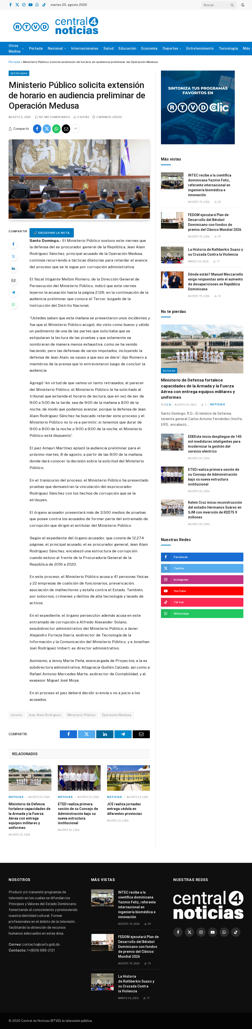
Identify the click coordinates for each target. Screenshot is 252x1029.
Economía (149, 48)
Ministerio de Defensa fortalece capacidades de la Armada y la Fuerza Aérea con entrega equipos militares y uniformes (29, 815)
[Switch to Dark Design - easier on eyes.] (242, 5)
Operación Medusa (116, 715)
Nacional (55, 48)
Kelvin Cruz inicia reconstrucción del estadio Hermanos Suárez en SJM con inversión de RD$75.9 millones (215, 509)
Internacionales (84, 48)
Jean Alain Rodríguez (45, 715)
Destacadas (19, 73)
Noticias (16, 797)
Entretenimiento (200, 48)
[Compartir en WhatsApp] (56, 128)
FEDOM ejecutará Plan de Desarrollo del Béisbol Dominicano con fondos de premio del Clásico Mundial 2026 (214, 222)
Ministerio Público (81, 715)
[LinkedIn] (13, 268)
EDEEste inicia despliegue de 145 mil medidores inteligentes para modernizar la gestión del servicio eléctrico (214, 444)
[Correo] (13, 280)
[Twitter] (13, 256)
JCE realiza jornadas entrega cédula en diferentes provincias (124, 808)
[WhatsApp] (13, 304)
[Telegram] (13, 292)
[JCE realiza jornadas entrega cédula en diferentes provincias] (128, 778)
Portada (36, 48)
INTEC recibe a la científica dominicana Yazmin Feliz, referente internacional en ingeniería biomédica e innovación (209, 185)
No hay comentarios (54, 117)
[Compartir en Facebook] (37, 128)
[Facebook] (13, 244)
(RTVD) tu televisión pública (71, 1021)
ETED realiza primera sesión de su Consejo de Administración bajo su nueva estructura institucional (78, 813)
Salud (108, 48)
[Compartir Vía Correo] (66, 128)
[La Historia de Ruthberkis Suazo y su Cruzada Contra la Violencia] (172, 255)
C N (169, 404)
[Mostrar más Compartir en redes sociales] (75, 128)
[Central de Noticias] (55, 26)
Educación (127, 48)
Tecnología (228, 48)
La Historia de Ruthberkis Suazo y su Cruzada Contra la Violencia (215, 252)
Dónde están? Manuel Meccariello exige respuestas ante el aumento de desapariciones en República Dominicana (215, 281)
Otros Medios (15, 48)
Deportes (170, 48)
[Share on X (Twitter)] (47, 128)
